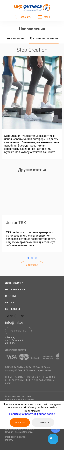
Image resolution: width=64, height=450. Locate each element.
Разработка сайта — (16, 438)
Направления (15, 289)
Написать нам (18, 330)
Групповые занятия (44, 38)
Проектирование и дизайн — (21, 430)
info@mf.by (14, 322)
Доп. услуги (14, 283)
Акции (10, 302)
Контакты (12, 309)
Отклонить (43, 422)
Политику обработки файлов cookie (32, 414)
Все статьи (32, 264)
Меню (47, 17)
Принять (20, 422)
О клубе (11, 296)
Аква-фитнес (16, 38)
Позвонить (25, 17)
